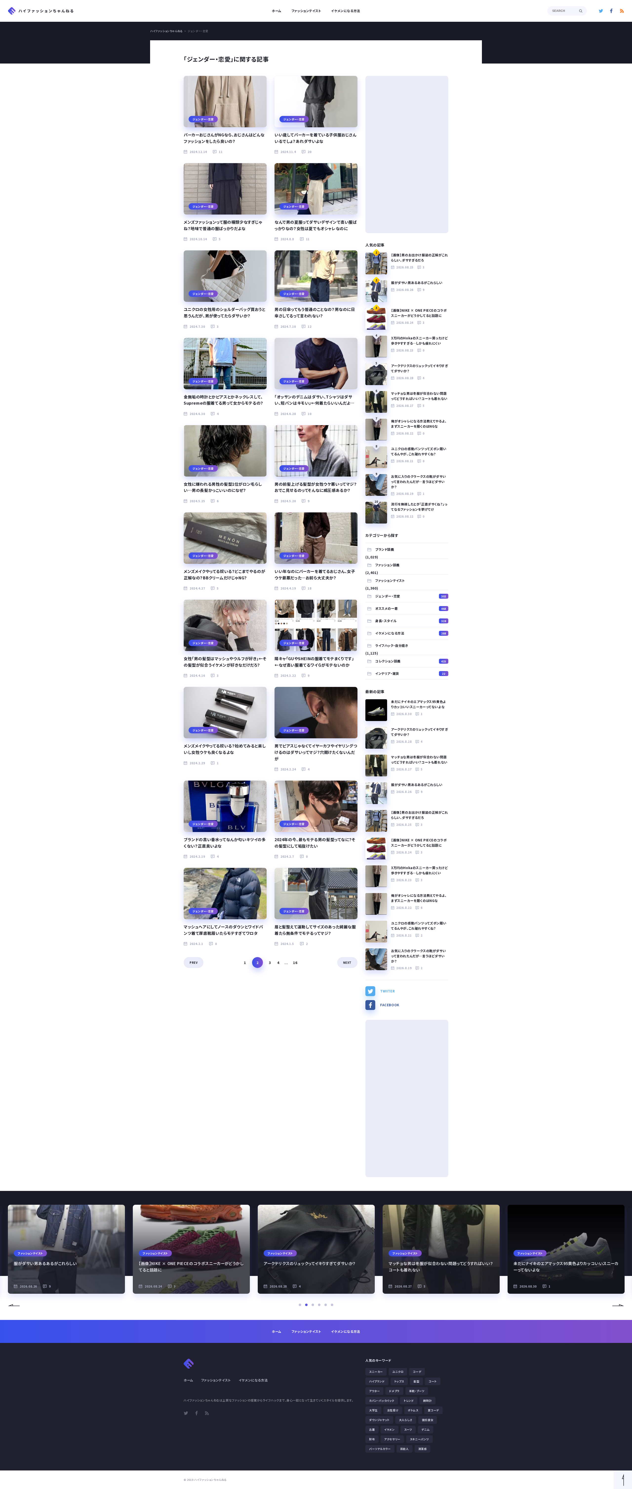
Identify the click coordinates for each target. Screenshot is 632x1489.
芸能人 (404, 1449)
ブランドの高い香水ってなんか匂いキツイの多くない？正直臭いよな (225, 842)
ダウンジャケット (379, 1420)
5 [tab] (325, 1305)
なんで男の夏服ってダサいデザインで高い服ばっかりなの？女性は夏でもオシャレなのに (316, 225)
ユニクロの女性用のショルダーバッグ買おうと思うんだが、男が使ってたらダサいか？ (224, 312)
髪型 (416, 1381)
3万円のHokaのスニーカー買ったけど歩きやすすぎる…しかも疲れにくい (419, 341)
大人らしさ (406, 1420)
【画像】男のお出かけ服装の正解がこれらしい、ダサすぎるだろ (419, 258)
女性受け (392, 1410)
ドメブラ (394, 1391)
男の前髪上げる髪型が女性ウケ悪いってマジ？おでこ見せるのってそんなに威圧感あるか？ (316, 487)
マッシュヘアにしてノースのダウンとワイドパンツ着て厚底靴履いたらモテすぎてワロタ (223, 930)
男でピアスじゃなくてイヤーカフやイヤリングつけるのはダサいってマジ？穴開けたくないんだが (316, 752)
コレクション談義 (410, 661)
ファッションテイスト (306, 10)
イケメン (389, 1429)
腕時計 (427, 1400)
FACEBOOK (389, 1005)
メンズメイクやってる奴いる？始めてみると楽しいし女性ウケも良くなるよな (225, 749)
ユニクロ (397, 1372)
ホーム (276, 10)
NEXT (347, 962)
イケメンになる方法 (345, 10)
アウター (374, 1391)
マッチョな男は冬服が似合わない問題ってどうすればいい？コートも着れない (419, 396)
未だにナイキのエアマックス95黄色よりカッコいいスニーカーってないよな (418, 704)
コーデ (417, 1372)
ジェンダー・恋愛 (410, 596)
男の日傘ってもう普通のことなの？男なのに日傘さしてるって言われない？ (315, 312)
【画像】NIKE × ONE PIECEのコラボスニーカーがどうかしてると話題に (419, 313)
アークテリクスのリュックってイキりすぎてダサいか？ (419, 368)
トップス (399, 1381)
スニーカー (376, 1372)
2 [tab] (306, 1305)
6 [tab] (332, 1305)
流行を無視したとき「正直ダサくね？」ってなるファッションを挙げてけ (419, 507)
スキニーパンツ (419, 1439)
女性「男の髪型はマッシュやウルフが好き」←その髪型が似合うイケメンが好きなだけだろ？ (225, 662)
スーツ (408, 1429)
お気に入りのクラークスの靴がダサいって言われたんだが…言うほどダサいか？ (418, 481)
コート (433, 1381)
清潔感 (422, 1449)
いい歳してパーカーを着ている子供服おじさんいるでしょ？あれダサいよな (315, 138)
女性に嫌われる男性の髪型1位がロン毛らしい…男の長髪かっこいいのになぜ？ (223, 487)
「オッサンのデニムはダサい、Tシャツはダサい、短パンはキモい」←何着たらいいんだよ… (315, 400)
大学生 (373, 1410)
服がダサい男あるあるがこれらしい (417, 282)
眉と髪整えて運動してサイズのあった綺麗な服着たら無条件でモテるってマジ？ (315, 930)
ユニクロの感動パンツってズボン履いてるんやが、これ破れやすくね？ (418, 451)
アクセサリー (392, 1439)
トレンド (409, 1400)
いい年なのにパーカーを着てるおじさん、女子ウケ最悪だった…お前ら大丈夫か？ (315, 574)
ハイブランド (377, 1381)
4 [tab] (319, 1305)
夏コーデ (433, 1410)
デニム (425, 1429)
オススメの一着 (410, 608)
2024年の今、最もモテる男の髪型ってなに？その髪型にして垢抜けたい (315, 842)
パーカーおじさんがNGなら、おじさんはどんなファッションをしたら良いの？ (224, 138)
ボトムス (413, 1410)
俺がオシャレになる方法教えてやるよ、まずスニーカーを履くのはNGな (419, 424)
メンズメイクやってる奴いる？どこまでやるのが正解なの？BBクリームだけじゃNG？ (224, 574)
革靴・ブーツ (417, 1391)
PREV (194, 962)
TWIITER (387, 991)
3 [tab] (313, 1305)
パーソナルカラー (380, 1449)
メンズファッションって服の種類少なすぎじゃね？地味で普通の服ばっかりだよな (223, 225)
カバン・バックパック (381, 1400)
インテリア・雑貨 (410, 673)
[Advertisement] (407, 154)
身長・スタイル (410, 620)
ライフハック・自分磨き (391, 645)
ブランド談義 (384, 549)
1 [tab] (300, 1305)
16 (295, 962)
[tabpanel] (66, 1249)
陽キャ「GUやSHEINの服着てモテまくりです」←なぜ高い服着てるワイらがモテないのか (314, 662)
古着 (372, 1429)
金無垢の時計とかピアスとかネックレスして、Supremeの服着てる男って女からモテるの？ (223, 400)
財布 (372, 1439)
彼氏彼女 (427, 1420)
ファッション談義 (387, 565)
